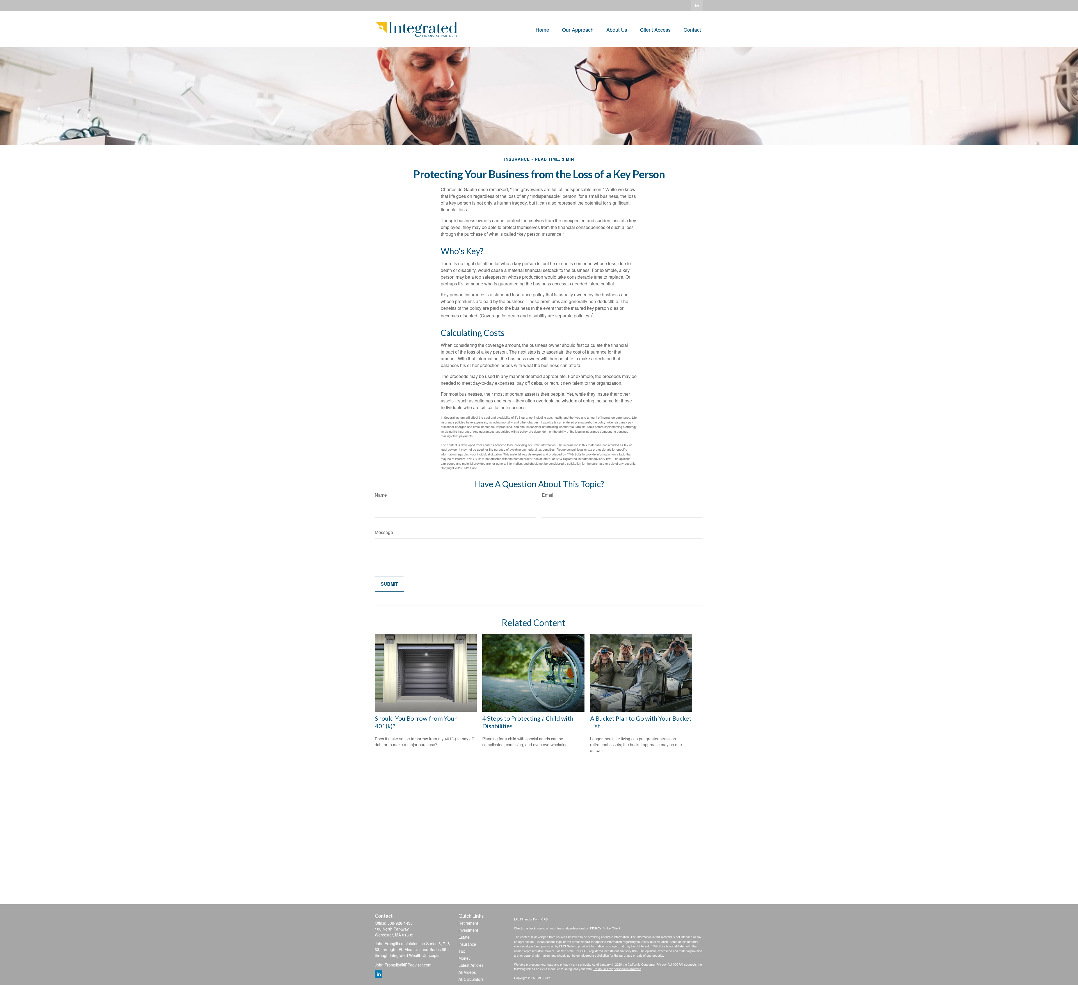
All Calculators (471, 979)
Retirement (468, 923)
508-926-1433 (400, 923)
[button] (542, 29)
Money (464, 958)
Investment (468, 930)
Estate (464, 937)
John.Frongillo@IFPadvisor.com (403, 965)
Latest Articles (470, 965)
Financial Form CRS (534, 919)
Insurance (467, 944)
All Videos (467, 972)
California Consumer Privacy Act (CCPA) (655, 964)
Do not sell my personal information (617, 968)
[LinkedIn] (697, 5)
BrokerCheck (611, 928)
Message (384, 532)
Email (547, 495)
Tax (461, 951)
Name (381, 495)
